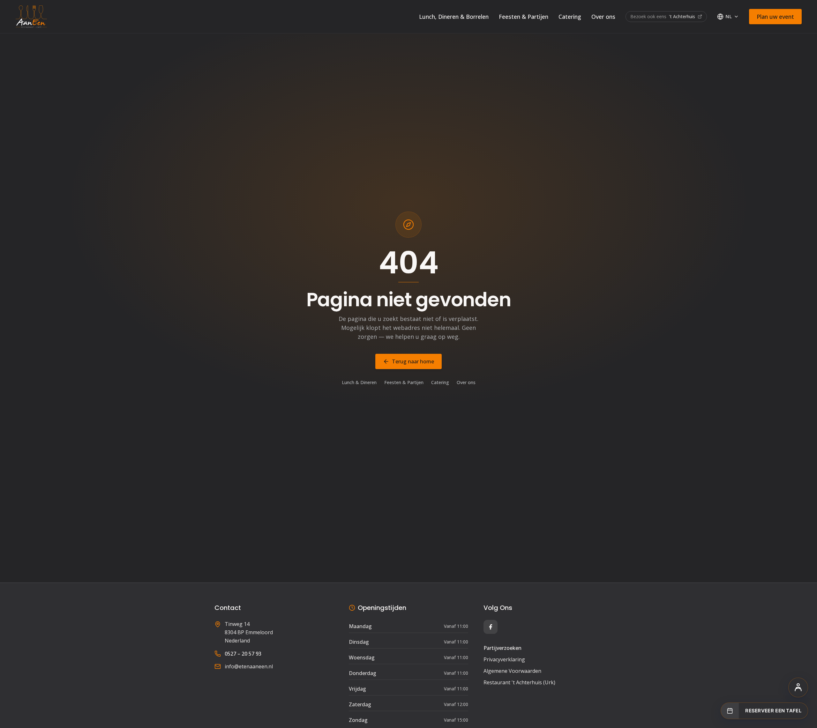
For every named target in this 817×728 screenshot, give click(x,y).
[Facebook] (490, 627)
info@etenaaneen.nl (249, 666)
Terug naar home (413, 361)
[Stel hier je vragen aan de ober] (798, 687)
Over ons (603, 16)
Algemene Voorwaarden (512, 670)
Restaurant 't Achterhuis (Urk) (519, 682)
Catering (569, 16)
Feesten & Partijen (523, 16)
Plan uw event (775, 16)
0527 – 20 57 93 (243, 653)
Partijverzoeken (502, 647)
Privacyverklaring (504, 659)
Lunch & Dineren (359, 382)
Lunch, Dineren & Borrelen (454, 16)
